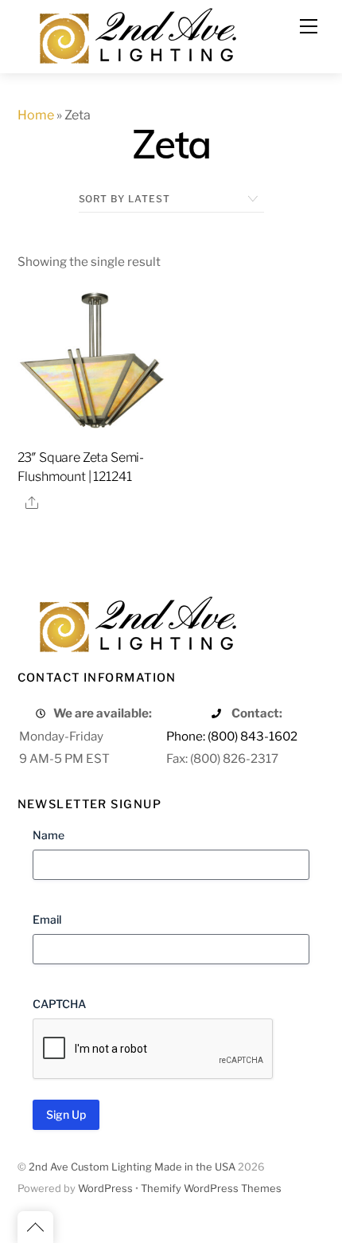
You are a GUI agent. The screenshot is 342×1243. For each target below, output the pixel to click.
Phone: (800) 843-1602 (231, 736)
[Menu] (308, 26)
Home (35, 115)
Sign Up (66, 1114)
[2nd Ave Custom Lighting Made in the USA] (136, 34)
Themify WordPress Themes (211, 1188)
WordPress (105, 1188)
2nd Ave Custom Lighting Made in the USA (132, 1167)
